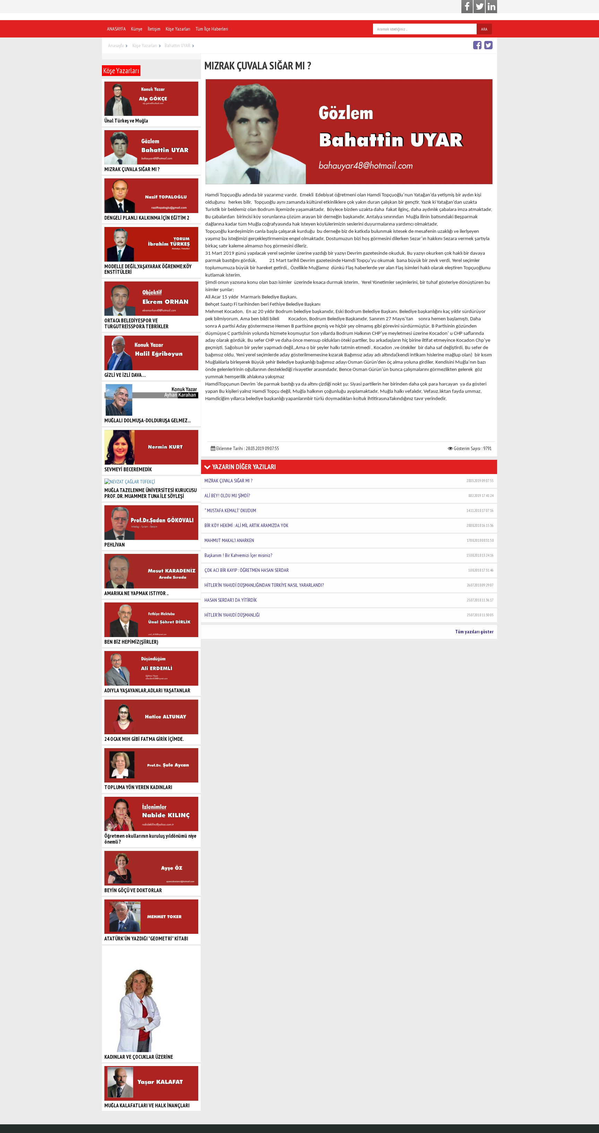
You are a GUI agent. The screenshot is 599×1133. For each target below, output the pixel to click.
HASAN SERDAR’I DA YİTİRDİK (349, 600)
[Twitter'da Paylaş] (489, 45)
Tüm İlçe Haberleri (212, 29)
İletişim (154, 29)
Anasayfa (116, 45)
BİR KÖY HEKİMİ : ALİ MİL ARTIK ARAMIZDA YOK (349, 525)
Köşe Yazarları (178, 29)
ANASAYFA (116, 29)
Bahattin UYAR (177, 45)
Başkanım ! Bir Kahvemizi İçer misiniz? (349, 555)
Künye (136, 29)
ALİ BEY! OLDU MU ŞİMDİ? (349, 495)
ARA (484, 29)
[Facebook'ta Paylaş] (478, 45)
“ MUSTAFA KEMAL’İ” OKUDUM (349, 510)
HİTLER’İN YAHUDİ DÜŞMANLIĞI (349, 615)
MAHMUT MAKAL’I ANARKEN (349, 540)
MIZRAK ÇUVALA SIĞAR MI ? (349, 480)
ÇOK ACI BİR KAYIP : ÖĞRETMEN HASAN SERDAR (349, 570)
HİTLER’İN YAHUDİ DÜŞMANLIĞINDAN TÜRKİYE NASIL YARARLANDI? (349, 585)
